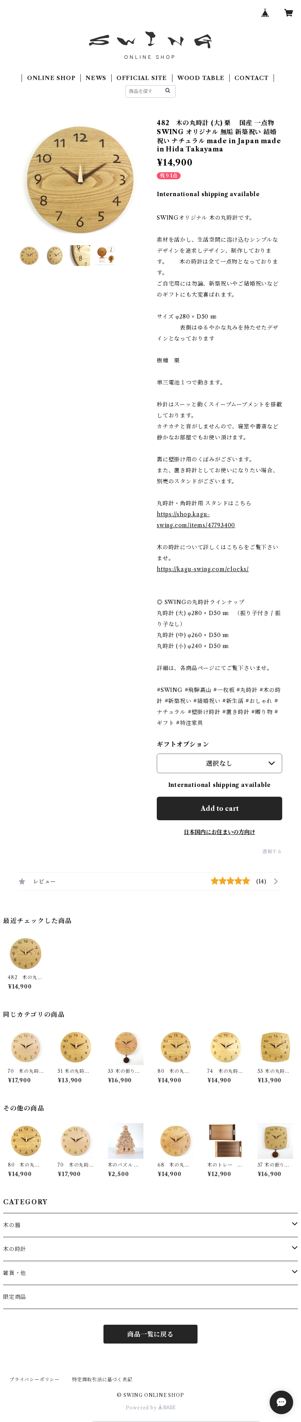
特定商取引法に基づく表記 (102, 1379)
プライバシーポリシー (34, 1379)
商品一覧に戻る (150, 1334)
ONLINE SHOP (51, 78)
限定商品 (14, 1296)
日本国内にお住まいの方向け (219, 832)
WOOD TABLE (201, 78)
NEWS (95, 78)
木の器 (11, 1225)
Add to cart (220, 808)
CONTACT (251, 78)
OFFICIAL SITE (141, 78)
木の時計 (14, 1249)
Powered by (142, 1408)
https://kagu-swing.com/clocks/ (203, 569)
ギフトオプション (183, 744)
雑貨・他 (14, 1272)
